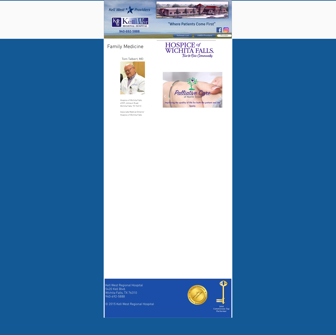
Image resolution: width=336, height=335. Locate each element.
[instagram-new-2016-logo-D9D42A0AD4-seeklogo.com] (226, 30)
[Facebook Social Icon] (219, 30)
